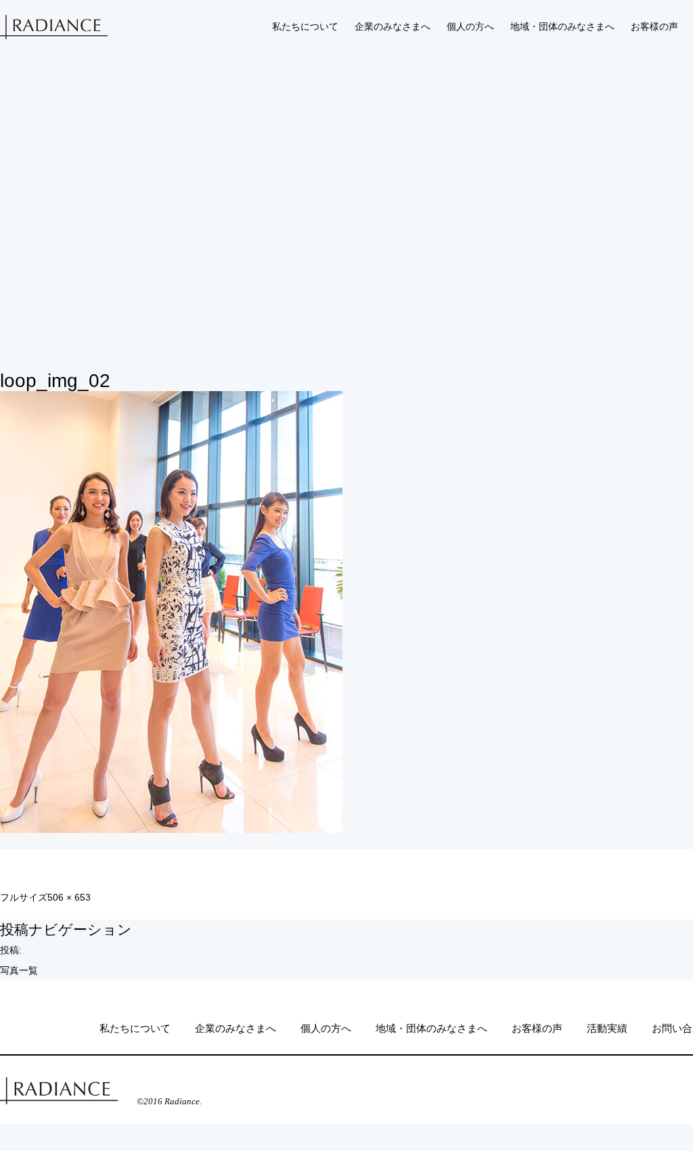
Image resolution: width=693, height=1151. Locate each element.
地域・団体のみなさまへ (562, 27)
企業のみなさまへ (392, 27)
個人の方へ (470, 27)
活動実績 (607, 1028)
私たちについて (305, 27)
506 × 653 (69, 897)
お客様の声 (654, 27)
